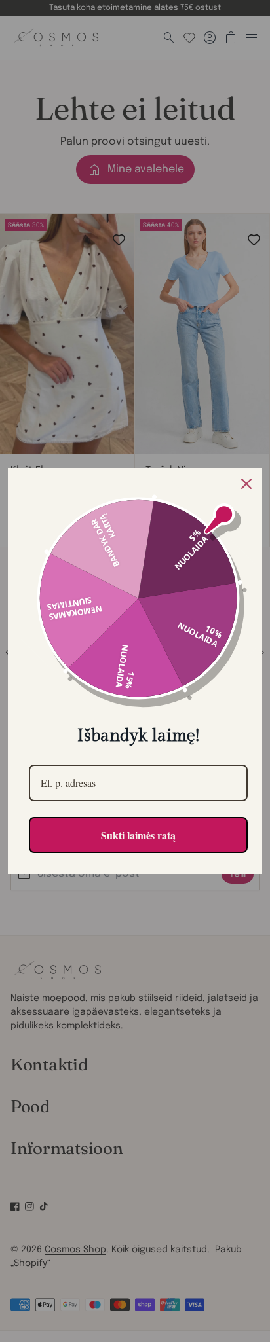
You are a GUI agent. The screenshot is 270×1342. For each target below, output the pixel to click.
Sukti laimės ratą (138, 835)
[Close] (246, 483)
